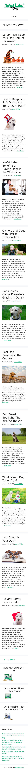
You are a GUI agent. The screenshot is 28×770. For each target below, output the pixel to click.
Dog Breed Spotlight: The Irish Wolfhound (12, 417)
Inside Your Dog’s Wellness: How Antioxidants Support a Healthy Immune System (12, 742)
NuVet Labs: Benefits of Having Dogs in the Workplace (11, 167)
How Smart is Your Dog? (10, 539)
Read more (19, 87)
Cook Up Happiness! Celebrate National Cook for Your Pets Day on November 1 (13, 758)
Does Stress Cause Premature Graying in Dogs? (13, 294)
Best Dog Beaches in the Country (11, 355)
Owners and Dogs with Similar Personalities (13, 234)
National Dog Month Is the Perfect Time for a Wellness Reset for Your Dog (13, 736)
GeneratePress (19, 767)
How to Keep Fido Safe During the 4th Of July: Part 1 (13, 102)
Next (12, 659)
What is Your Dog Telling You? (13, 479)
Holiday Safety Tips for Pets (11, 600)
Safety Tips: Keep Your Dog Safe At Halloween (13, 38)
